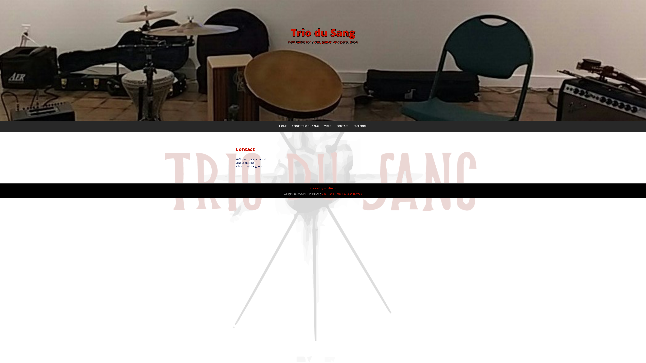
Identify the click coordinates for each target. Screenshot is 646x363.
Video (327, 126)
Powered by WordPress (323, 188)
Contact (343, 126)
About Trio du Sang (305, 126)
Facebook (360, 126)
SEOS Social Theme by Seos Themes (341, 193)
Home (283, 126)
